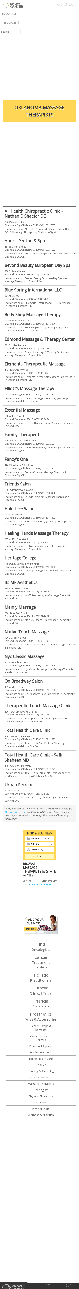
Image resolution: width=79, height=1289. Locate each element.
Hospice (41, 1065)
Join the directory (41, 924)
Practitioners (41, 977)
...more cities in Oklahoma (37, 884)
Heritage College (20, 558)
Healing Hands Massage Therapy (37, 533)
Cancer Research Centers (40, 1038)
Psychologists (41, 1108)
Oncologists (41, 946)
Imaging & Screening (41, 1071)
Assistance (41, 1003)
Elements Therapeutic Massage (35, 364)
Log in (72, 4)
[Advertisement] (39, 55)
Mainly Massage (20, 607)
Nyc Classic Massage (24, 656)
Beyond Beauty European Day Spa (38, 265)
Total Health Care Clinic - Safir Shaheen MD (34, 757)
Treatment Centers (41, 962)
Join (59, 4)
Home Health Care (41, 1058)
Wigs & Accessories (40, 1016)
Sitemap (68, 1284)
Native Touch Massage (27, 632)
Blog (48, 1287)
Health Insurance (41, 1052)
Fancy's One (16, 459)
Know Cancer (13, 5)
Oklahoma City (49, 880)
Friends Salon (18, 484)
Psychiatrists (41, 1102)
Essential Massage (22, 410)
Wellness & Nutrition (41, 1115)
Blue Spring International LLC (33, 290)
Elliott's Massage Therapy (29, 388)
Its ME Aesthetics (21, 582)
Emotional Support (41, 1046)
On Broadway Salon (24, 681)
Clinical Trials (41, 990)
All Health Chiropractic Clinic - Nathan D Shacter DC (34, 213)
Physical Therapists (41, 1096)
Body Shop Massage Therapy (33, 314)
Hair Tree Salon (20, 508)
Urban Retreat (19, 785)
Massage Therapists (15, 812)
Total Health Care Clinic (27, 730)
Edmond (27, 880)
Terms (67, 1287)
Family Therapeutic (23, 434)
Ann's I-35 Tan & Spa (25, 240)
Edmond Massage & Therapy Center (40, 339)
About (48, 1284)
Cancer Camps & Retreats (40, 1028)
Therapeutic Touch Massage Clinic (38, 705)
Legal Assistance (40, 1077)
